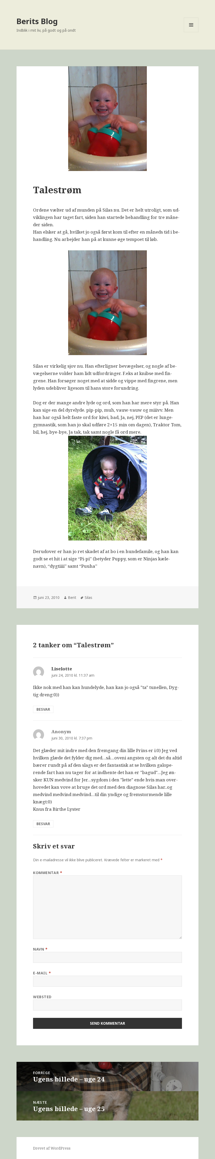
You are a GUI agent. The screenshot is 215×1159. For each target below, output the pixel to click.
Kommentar (47, 872)
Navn (40, 949)
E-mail (42, 972)
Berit (72, 597)
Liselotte (61, 669)
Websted (42, 996)
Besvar (43, 709)
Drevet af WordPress (52, 1148)
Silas (88, 597)
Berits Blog (37, 21)
